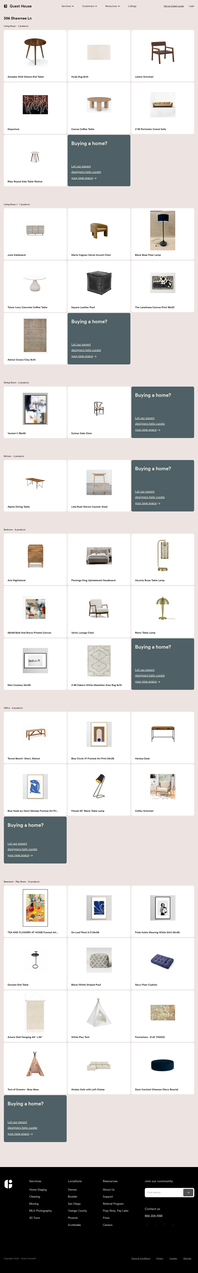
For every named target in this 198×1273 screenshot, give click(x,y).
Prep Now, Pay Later (116, 1210)
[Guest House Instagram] (155, 1226)
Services (66, 6)
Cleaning (34, 1196)
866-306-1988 (153, 1215)
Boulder (72, 1196)
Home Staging (38, 1189)
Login (191, 6)
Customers (88, 6)
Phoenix (73, 1217)
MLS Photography (40, 1210)
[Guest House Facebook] (173, 1226)
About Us (108, 1189)
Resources (111, 6)
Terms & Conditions (140, 1258)
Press (106, 1217)
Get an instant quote (174, 6)
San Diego (74, 1203)
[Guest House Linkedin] (164, 1226)
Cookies (173, 1258)
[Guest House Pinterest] (147, 1226)
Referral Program (113, 1203)
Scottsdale (74, 1225)
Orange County (77, 1210)
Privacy (159, 1258)
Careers (107, 1225)
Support (108, 1196)
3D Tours (34, 1217)
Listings (132, 6)
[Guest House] (18, 6)
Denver (72, 1189)
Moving (34, 1203)
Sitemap (187, 1258)
